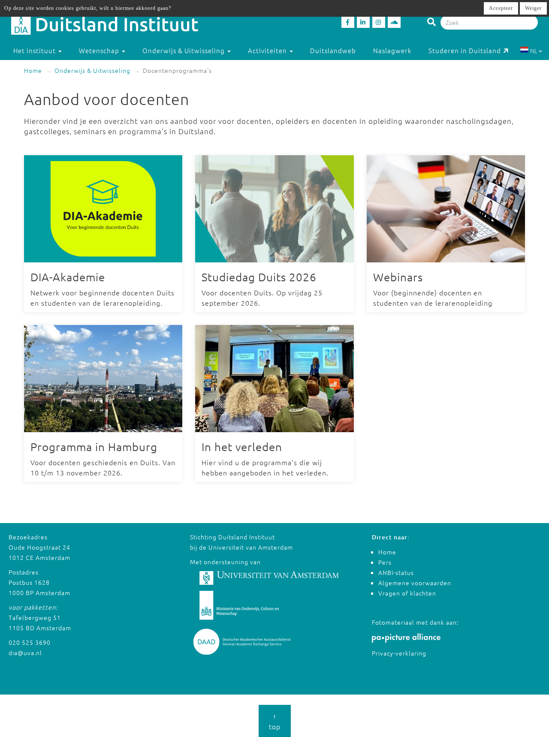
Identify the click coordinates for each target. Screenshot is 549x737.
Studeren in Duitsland (464, 50)
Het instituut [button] (35, 50)
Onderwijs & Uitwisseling (92, 70)
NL (534, 50)
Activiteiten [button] (268, 50)
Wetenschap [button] (100, 50)
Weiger (533, 8)
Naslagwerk (392, 50)
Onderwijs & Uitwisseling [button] (184, 50)
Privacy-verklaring (399, 653)
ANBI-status (396, 572)
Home (33, 70)
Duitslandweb (333, 50)
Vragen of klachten (407, 593)
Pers (385, 562)
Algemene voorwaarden (414, 582)
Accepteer (501, 8)
